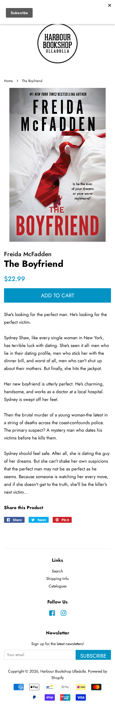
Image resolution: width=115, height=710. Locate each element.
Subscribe (93, 656)
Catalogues (58, 586)
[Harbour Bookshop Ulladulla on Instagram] (63, 614)
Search (57, 571)
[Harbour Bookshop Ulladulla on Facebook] (52, 614)
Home (8, 80)
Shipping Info (57, 578)
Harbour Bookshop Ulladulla (63, 671)
